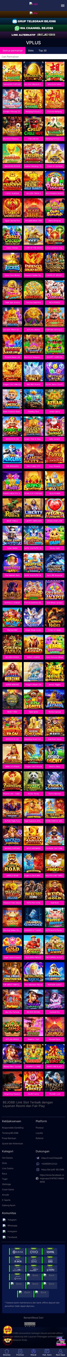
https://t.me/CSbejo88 (51, 1158)
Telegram (12, 1219)
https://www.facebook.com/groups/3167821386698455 (52, 1178)
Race (4, 1173)
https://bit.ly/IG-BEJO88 (52, 1169)
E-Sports (6, 1200)
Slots (4, 1163)
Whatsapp (12, 1225)
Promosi (39, 1127)
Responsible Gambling (12, 1127)
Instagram (12, 1231)
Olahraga (6, 1184)
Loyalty (39, 1133)
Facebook (12, 1237)
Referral (39, 1138)
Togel (4, 1179)
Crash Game (8, 1189)
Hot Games (7, 1158)
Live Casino (7, 1168)
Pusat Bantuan (9, 1138)
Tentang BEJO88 (10, 1133)
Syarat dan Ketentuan (12, 1143)
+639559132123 (49, 1163)
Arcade (5, 1194)
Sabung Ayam (8, 1205)
